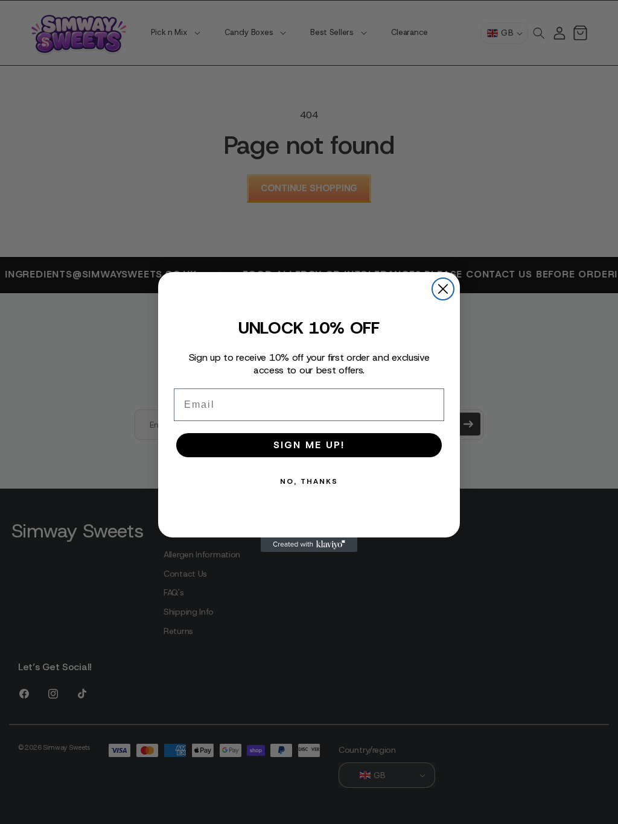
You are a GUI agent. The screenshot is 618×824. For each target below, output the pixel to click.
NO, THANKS (309, 481)
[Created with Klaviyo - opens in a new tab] (309, 544)
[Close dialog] (443, 289)
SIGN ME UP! (309, 445)
